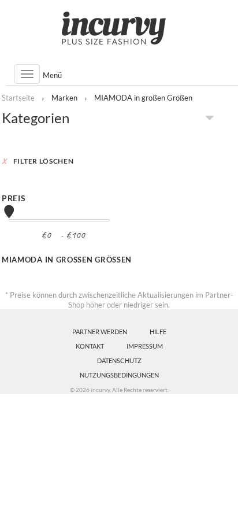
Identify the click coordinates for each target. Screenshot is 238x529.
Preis (14, 198)
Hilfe (158, 331)
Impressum (145, 346)
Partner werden (99, 331)
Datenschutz (119, 360)
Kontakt (90, 346)
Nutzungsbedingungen (119, 375)
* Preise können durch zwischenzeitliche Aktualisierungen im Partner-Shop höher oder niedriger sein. (119, 299)
